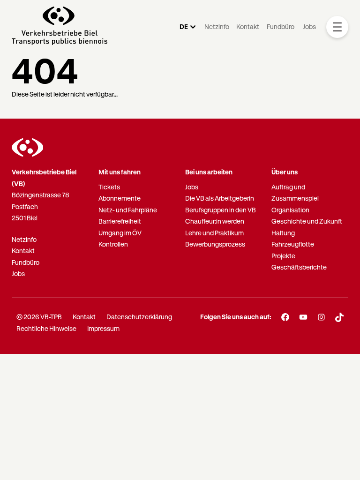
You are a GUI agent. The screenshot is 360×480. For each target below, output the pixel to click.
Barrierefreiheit (119, 221)
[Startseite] (59, 27)
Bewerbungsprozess (215, 244)
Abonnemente (119, 198)
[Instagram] (321, 317)
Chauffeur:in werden (214, 221)
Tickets (109, 187)
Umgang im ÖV (120, 233)
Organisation (290, 210)
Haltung (283, 233)
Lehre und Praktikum (214, 233)
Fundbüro (280, 26)
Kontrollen (113, 244)
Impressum (103, 328)
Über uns (284, 172)
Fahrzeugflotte (292, 244)
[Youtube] (303, 317)
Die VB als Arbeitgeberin (219, 198)
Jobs (309, 26)
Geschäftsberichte (299, 267)
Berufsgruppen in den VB (220, 210)
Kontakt (247, 26)
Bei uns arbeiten (208, 172)
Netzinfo (216, 26)
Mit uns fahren (119, 172)
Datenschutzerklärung (139, 317)
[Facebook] (285, 317)
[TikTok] (339, 317)
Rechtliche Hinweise (46, 328)
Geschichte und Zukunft (306, 221)
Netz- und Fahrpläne (127, 210)
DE (184, 26)
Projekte (283, 256)
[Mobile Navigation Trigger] (337, 27)
